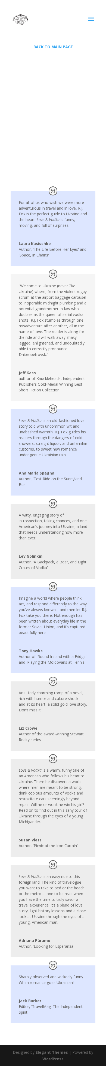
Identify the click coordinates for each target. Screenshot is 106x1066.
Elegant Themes (52, 1052)
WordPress (53, 1058)
